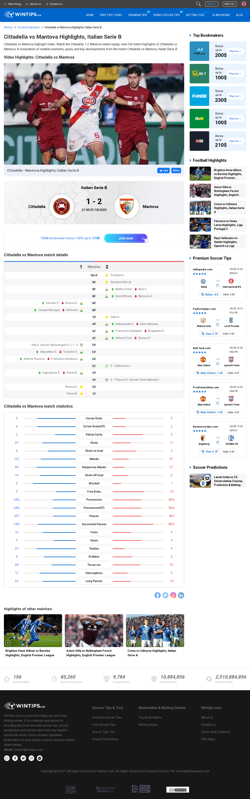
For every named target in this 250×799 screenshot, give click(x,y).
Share (176, 170)
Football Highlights (210, 160)
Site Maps (208, 739)
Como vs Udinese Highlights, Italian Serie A (152, 653)
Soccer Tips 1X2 (103, 732)
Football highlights (29, 27)
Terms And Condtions (215, 732)
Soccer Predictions (210, 467)
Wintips (8, 27)
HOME (90, 15)
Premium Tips (138, 15)
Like (165, 170)
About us (207, 717)
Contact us (208, 725)
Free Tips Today (111, 15)
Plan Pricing (221, 15)
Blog (239, 15)
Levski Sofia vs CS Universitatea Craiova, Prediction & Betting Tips (228, 482)
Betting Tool (197, 14)
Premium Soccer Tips (212, 258)
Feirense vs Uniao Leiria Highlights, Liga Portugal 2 (228, 225)
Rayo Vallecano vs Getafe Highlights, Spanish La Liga (226, 242)
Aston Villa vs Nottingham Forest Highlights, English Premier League (90, 653)
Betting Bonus (148, 725)
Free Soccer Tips (104, 725)
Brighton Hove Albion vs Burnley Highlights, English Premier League (29, 653)
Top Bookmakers (208, 35)
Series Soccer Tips (166, 15)
